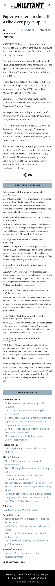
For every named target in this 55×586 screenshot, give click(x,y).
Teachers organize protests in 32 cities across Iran (27, 363)
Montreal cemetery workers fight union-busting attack (22, 339)
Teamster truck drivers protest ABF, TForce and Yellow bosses (26, 219)
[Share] (25, 175)
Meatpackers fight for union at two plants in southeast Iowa (24, 266)
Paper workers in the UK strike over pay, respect (28, 494)
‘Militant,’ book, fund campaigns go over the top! (28, 418)
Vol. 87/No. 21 (27, 30)
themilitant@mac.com (27, 582)
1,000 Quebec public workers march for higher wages (22, 241)
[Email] (30, 175)
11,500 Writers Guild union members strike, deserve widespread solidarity (24, 317)
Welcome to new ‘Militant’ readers (21, 510)
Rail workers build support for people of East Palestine (22, 193)
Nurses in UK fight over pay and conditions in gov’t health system (25, 292)
